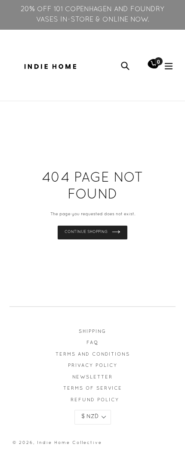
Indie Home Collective (69, 443)
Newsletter (92, 377)
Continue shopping (86, 232)
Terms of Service (92, 388)
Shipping (92, 331)
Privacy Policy (92, 365)
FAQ (92, 343)
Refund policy (95, 400)
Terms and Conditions (93, 354)
